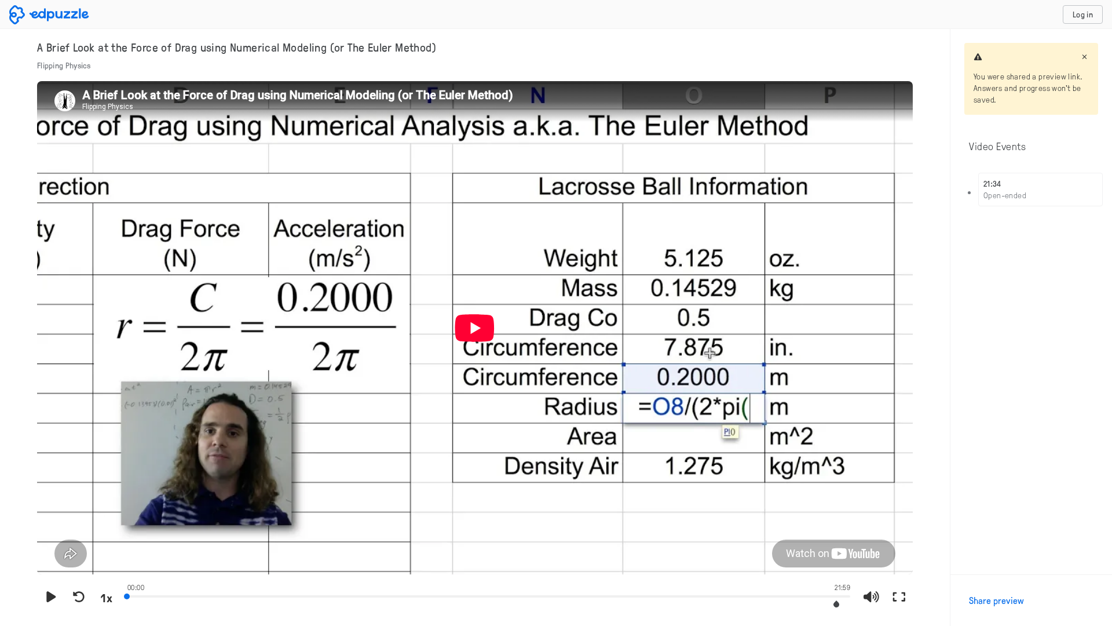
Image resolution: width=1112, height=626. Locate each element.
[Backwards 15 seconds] (78, 597)
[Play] (51, 597)
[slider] (488, 595)
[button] (836, 604)
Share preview (996, 600)
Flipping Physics (64, 65)
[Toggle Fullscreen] (898, 597)
